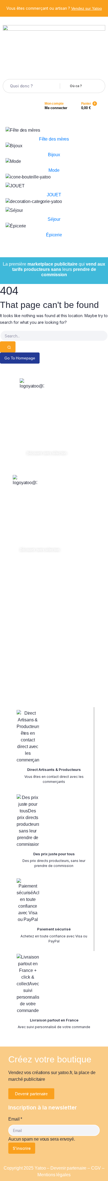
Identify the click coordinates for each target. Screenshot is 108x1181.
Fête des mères (54, 139)
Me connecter (56, 108)
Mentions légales (53, 1174)
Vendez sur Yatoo (86, 8)
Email (15, 1119)
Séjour (54, 219)
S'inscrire (22, 1148)
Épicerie (54, 234)
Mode (54, 170)
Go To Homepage (19, 358)
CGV (96, 1168)
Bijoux (54, 154)
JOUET (54, 194)
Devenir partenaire (68, 1168)
